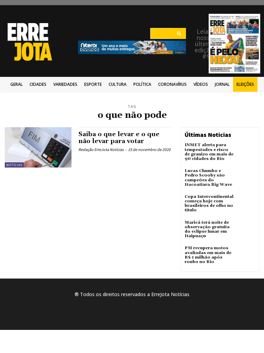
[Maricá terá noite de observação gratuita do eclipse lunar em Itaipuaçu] (246, 229)
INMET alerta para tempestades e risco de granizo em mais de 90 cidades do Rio (209, 151)
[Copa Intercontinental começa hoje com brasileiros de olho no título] (246, 203)
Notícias (14, 165)
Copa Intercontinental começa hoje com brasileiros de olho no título (209, 203)
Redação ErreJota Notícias (101, 149)
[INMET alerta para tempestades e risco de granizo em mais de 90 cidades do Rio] (246, 152)
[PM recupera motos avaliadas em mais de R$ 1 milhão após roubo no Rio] (246, 255)
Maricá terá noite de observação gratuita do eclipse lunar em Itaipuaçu (207, 229)
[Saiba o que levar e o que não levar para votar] (38, 147)
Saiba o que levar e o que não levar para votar (119, 137)
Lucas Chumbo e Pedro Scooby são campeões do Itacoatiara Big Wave (208, 177)
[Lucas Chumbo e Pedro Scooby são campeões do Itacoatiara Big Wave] (246, 178)
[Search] (179, 33)
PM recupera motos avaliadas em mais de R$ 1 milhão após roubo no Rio (208, 254)
